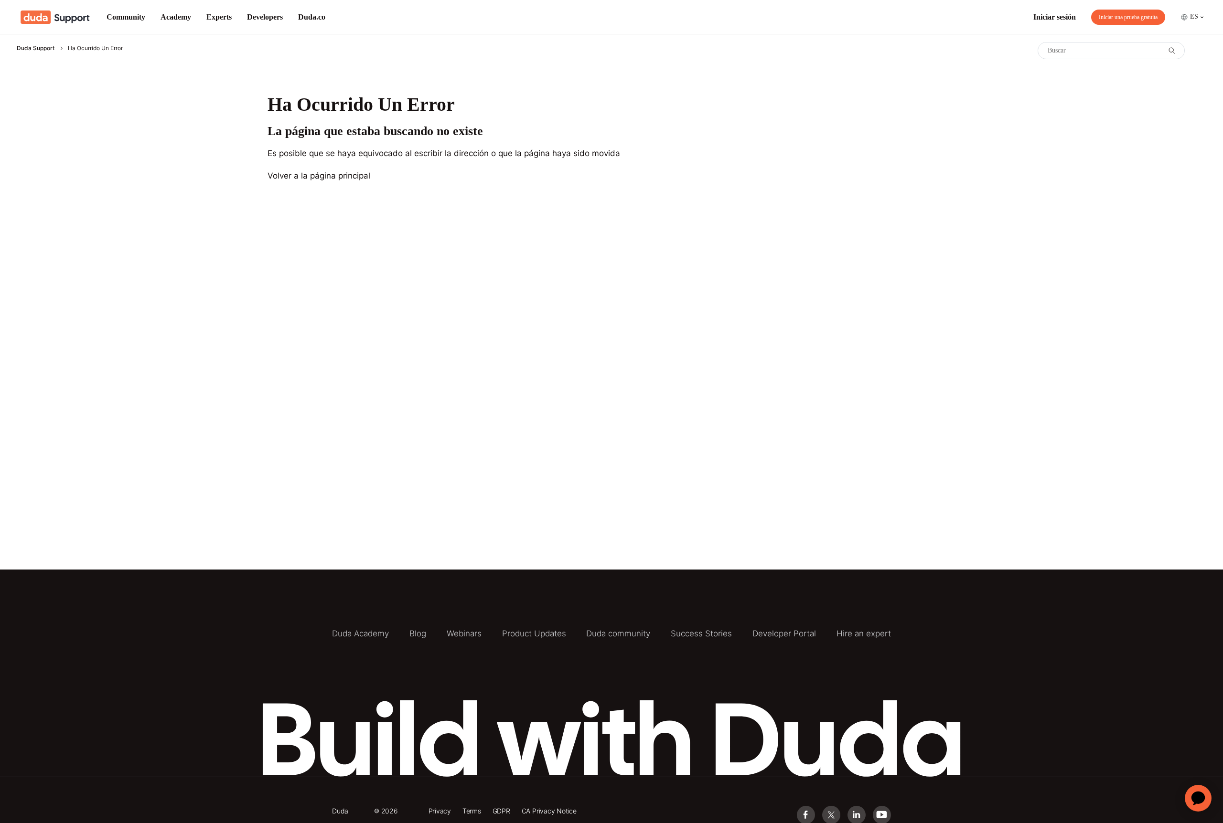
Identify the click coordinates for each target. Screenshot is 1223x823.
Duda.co (311, 17)
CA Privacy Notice (549, 811)
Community (126, 17)
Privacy (440, 811)
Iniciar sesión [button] (1054, 17)
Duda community (618, 633)
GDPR (501, 811)
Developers (265, 17)
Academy (176, 17)
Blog (417, 633)
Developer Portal (784, 633)
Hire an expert (864, 633)
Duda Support (35, 48)
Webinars (464, 633)
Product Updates (534, 633)
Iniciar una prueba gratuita (1128, 17)
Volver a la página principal (319, 175)
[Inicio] (55, 17)
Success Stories (701, 633)
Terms (471, 811)
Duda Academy (360, 633)
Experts (219, 17)
